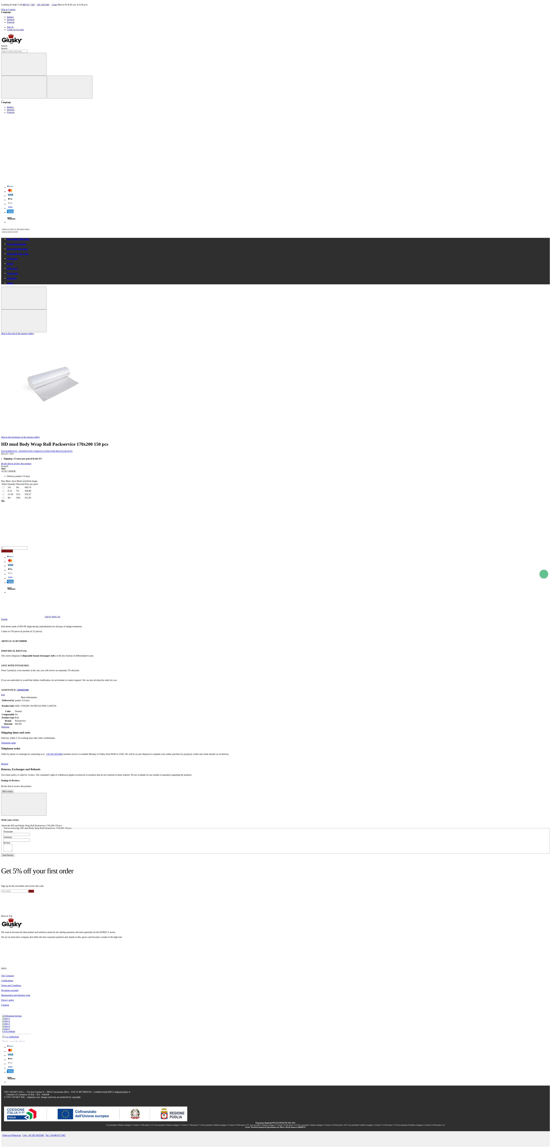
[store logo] (12, 43)
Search (4, 48)
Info (3, 695)
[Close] (69, 87)
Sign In (10, 27)
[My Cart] (22, 181)
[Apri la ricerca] (2, 100)
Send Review (7, 855)
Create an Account (15, 29)
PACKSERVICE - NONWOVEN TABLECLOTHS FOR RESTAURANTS (36, 451)
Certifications (7, 980)
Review (6, 843)
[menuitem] (278, 239)
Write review (7, 791)
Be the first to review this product (16, 463)
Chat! (54, 4)
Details (4, 619)
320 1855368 (43, 4)
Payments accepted (9, 990)
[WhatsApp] (544, 574)
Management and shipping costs (15, 995)
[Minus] (275, 513)
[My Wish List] (22, 136)
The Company (7, 975)
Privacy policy (7, 1000)
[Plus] (275, 535)
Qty (3, 501)
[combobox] (14, 51)
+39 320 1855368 (54, 754)
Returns (4, 764)
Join (31, 891)
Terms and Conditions (11, 985)
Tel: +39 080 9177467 (55, 1135)
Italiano (10, 17)
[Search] (23, 64)
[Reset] (23, 87)
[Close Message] (23, 298)
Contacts (5, 1005)
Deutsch (10, 19)
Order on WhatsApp (11, 1135)
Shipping (5, 727)
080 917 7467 (28, 4)
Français (10, 22)
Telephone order (8, 743)
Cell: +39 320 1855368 (33, 1135)
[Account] (22, 159)
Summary (7, 837)
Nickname (8, 831)
